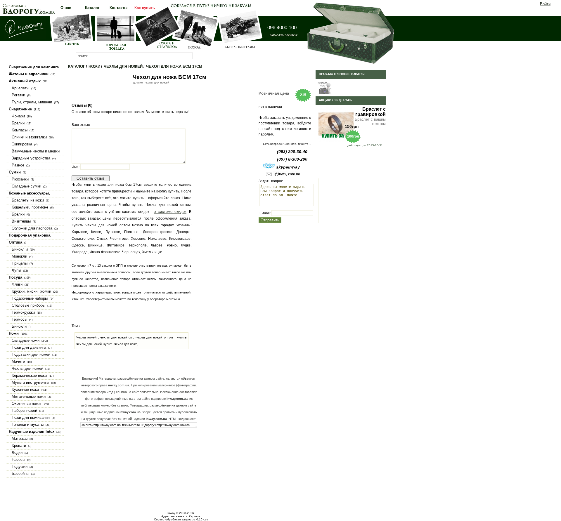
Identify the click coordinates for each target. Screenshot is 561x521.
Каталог (76, 66)
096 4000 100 (282, 27)
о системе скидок (170, 211)
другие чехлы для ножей (151, 82)
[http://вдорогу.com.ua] (25, 38)
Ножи (94, 66)
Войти (545, 4)
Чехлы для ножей (123, 66)
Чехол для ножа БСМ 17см (174, 66)
